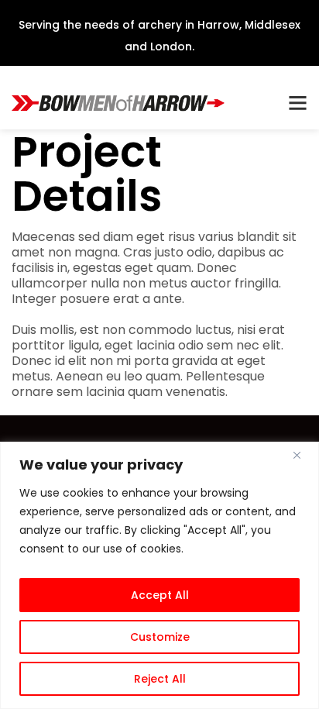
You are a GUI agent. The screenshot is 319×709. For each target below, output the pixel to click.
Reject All (160, 679)
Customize (160, 637)
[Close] (302, 455)
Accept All (160, 595)
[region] (159, 575)
